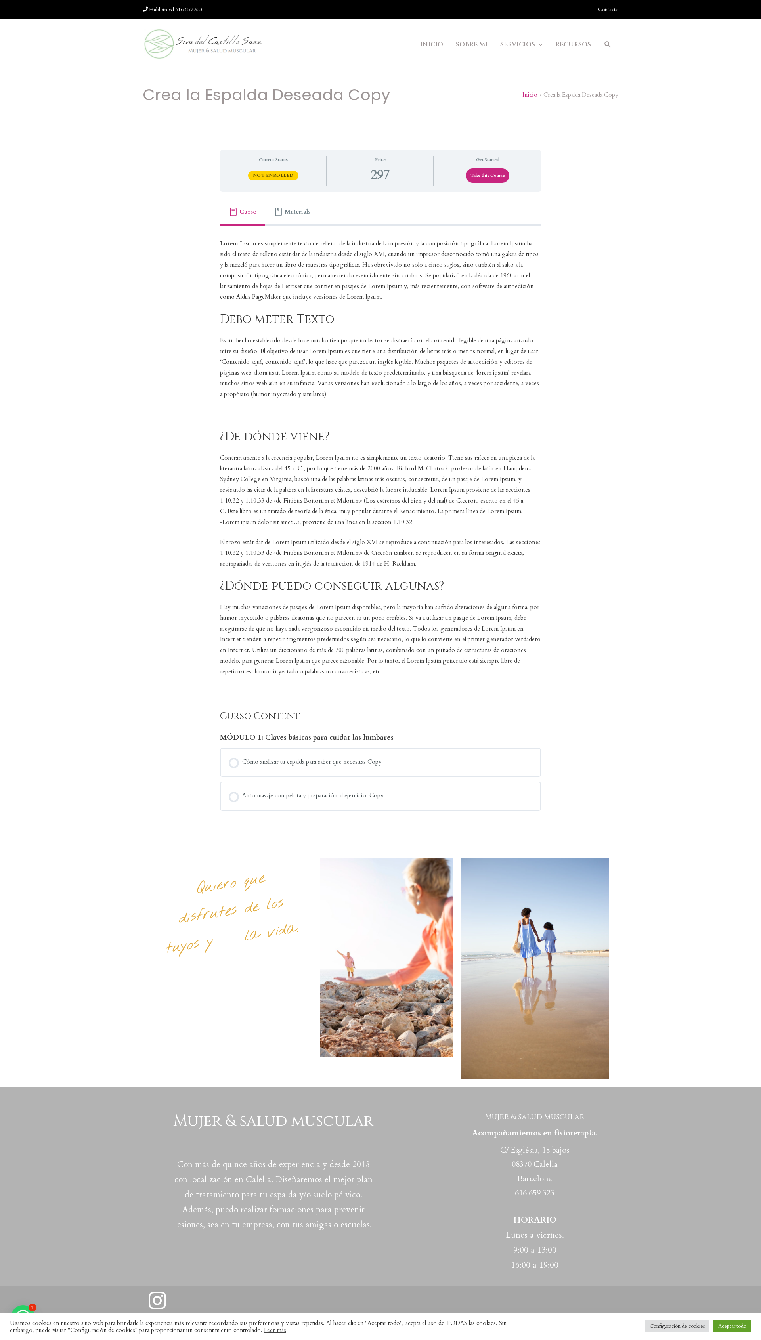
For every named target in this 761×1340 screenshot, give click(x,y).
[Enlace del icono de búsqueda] (608, 44)
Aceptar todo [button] (732, 1326)
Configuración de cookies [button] (677, 1326)
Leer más (275, 1330)
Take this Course (487, 175)
